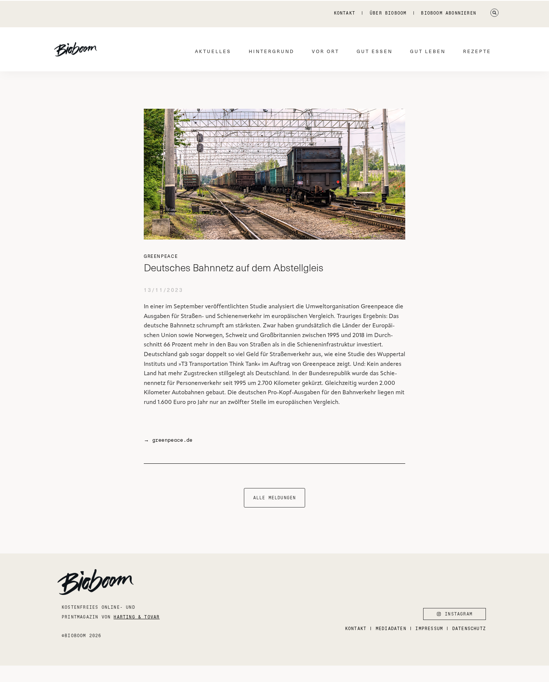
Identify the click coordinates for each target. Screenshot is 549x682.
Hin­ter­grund (271, 51)
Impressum (429, 628)
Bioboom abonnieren (448, 13)
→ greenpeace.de (168, 440)
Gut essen (375, 51)
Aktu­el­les (213, 51)
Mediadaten (391, 628)
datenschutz (469, 628)
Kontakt (344, 13)
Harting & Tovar (136, 617)
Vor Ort (325, 51)
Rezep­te (477, 51)
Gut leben (428, 51)
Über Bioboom (388, 13)
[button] (494, 13)
